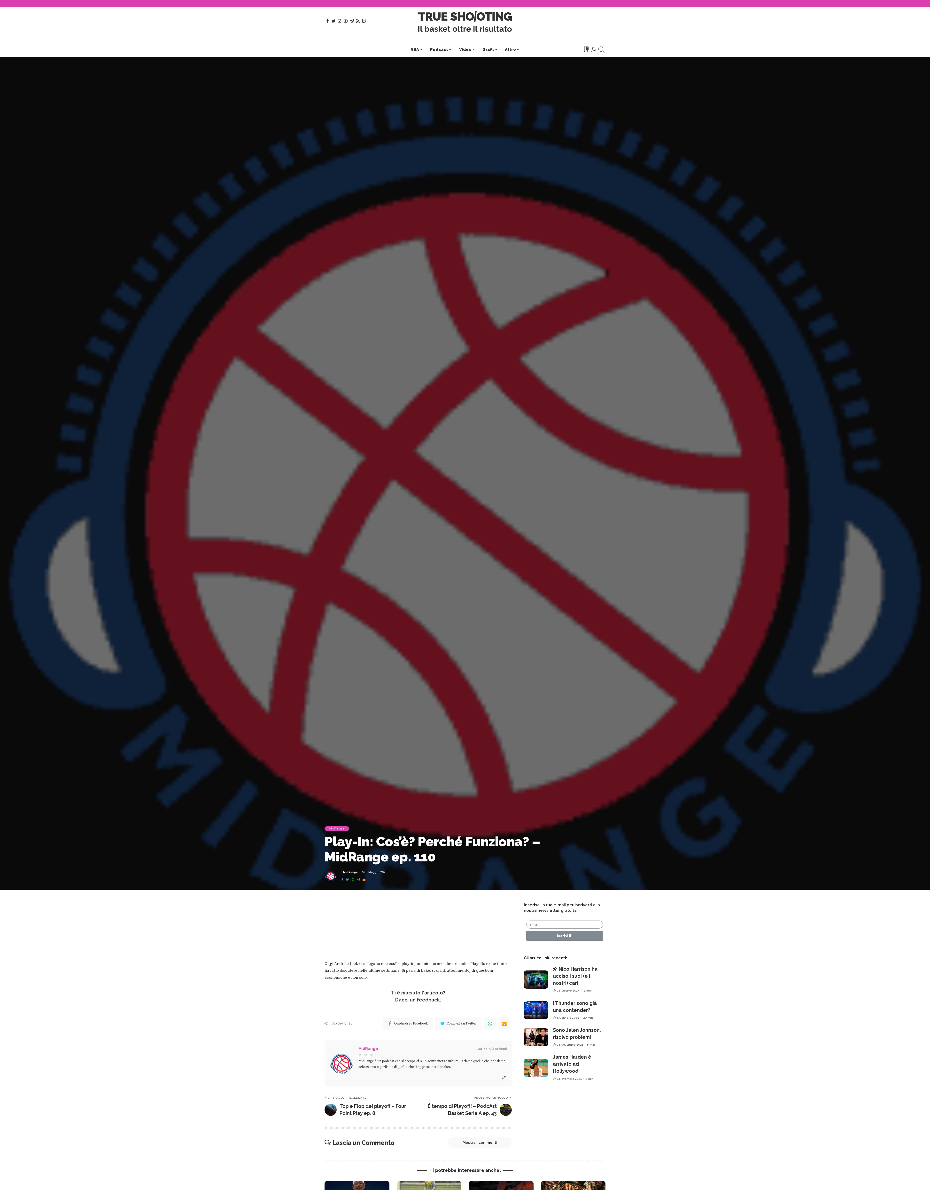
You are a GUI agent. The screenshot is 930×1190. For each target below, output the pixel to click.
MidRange (336, 828)
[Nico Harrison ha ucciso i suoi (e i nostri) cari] (536, 979)
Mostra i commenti (480, 1142)
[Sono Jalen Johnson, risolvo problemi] (536, 1037)
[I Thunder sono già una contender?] (536, 1010)
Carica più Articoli (491, 1049)
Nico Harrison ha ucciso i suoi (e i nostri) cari (575, 976)
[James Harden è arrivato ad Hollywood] (536, 1068)
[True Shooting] (465, 21)
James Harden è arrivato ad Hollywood (572, 1064)
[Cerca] (601, 49)
